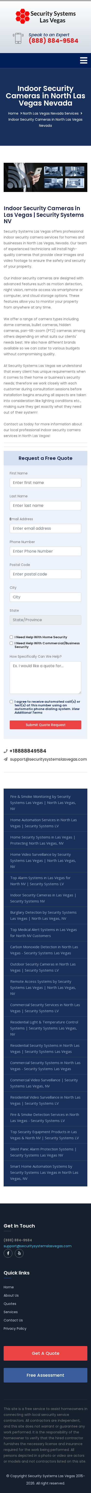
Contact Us (13, 1320)
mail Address (21, 519)
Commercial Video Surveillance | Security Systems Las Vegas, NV (44, 1082)
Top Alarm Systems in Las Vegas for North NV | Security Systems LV (40, 880)
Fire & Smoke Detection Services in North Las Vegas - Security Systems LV (44, 1117)
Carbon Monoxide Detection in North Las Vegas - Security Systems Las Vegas (44, 949)
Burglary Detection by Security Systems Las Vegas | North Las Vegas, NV (43, 915)
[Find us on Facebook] (8, 1253)
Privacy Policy (15, 1328)
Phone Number (22, 541)
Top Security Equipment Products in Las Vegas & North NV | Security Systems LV (44, 1134)
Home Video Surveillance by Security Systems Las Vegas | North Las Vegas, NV (43, 860)
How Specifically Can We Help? (36, 656)
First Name (19, 473)
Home (13, 113)
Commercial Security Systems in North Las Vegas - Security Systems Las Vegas (45, 1065)
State (14, 610)
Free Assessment (45, 1375)
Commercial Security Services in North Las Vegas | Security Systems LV (45, 1007)
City (13, 587)
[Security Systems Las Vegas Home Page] (45, 15)
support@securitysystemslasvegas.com (48, 759)
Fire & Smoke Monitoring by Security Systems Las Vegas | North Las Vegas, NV (43, 802)
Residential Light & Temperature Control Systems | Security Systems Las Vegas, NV (44, 1028)
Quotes (10, 1303)
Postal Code (20, 564)
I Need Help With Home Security (41, 637)
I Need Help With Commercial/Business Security (47, 645)
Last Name (19, 496)
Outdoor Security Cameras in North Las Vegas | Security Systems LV (43, 967)
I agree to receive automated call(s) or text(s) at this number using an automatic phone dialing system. (47, 707)
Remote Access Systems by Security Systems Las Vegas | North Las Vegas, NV (43, 987)
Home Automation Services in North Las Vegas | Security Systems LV (43, 822)
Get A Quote (45, 1353)
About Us (11, 1295)
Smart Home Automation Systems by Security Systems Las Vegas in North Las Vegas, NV (44, 1172)
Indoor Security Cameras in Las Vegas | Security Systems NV (43, 897)
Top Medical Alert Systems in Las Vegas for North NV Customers (43, 932)
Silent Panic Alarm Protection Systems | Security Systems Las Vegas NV (43, 1152)
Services (11, 1312)
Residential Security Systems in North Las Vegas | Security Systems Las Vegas (45, 1048)
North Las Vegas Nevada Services (51, 113)
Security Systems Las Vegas (51, 1476)
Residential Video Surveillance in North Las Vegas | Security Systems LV (45, 1100)
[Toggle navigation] (83, 60)
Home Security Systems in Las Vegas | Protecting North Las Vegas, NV (42, 840)
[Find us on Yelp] (19, 1253)
